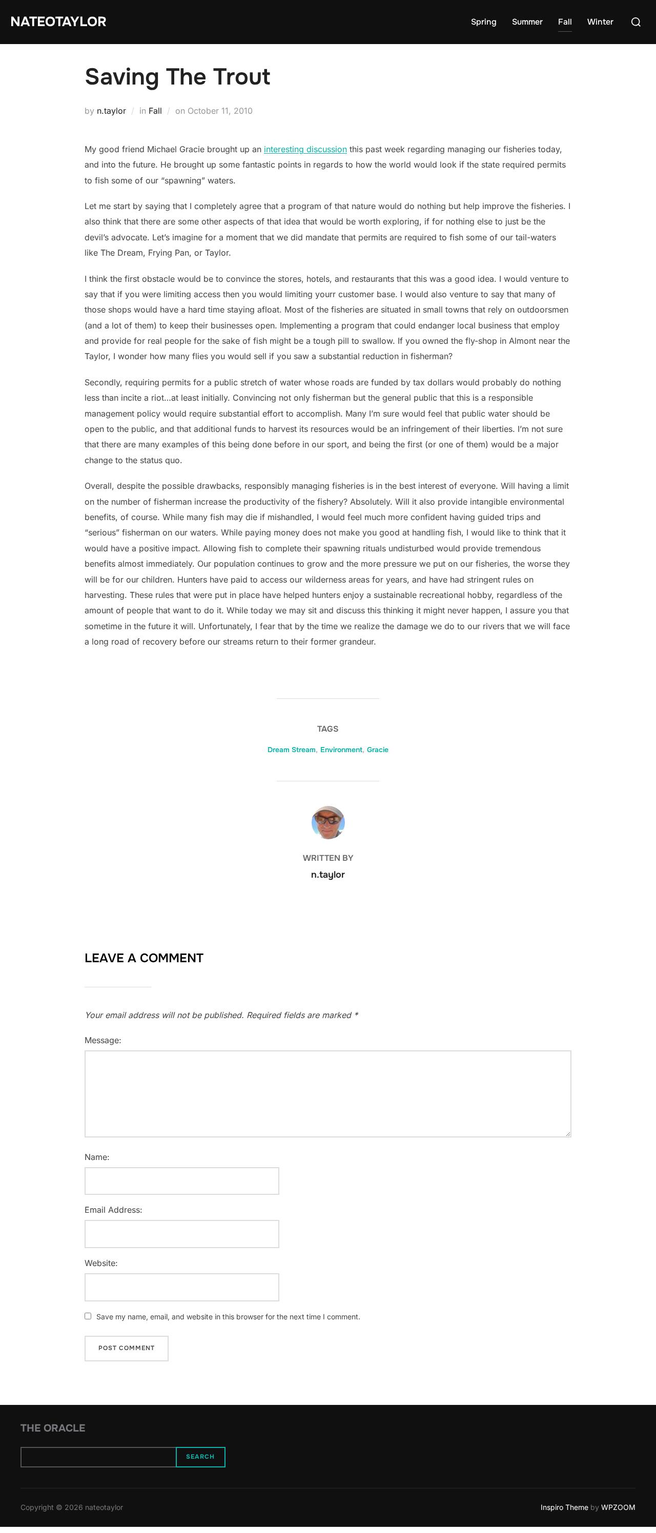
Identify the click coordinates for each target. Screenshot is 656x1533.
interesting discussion (305, 149)
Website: (101, 1263)
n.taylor (111, 111)
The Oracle (52, 1428)
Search (200, 1457)
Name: (97, 1157)
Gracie (377, 749)
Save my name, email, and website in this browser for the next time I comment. (228, 1316)
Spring (484, 21)
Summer (527, 21)
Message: (103, 1040)
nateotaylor (58, 21)
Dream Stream (292, 749)
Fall (565, 21)
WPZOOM (618, 1507)
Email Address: (113, 1210)
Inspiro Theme (564, 1507)
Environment (341, 749)
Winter (600, 21)
